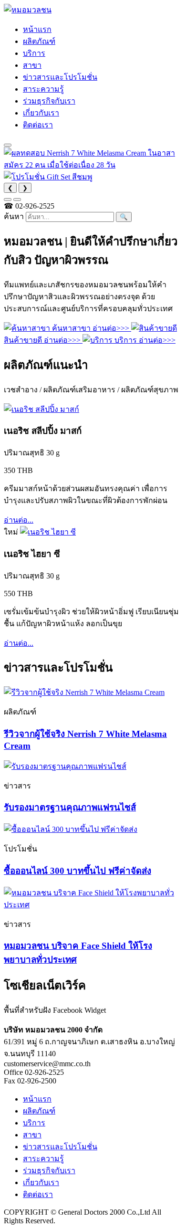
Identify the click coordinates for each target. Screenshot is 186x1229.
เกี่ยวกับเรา (41, 113)
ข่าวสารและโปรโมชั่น (60, 77)
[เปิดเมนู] (7, 145)
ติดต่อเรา (38, 125)
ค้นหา (14, 216)
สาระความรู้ (43, 89)
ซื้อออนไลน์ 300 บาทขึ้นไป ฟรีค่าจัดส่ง (77, 871)
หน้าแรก (37, 29)
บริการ (34, 53)
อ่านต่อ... (18, 520)
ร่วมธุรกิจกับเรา (49, 101)
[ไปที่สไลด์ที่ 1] (7, 199)
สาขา (32, 65)
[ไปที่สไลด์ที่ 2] (17, 199)
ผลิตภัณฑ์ (39, 41)
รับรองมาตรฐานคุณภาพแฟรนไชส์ (70, 807)
